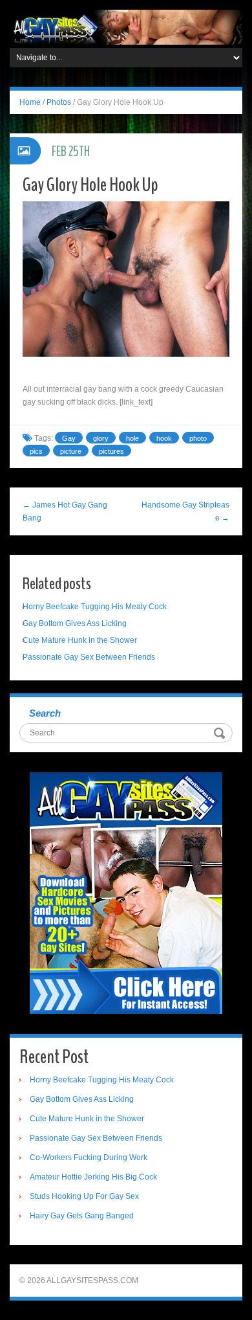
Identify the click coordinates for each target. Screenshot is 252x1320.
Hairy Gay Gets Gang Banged (82, 1215)
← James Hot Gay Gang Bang (65, 511)
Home (30, 102)
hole (132, 438)
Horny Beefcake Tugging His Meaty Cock (95, 606)
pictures (111, 451)
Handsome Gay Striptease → (185, 511)
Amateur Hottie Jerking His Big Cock (93, 1176)
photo (198, 438)
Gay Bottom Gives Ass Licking (75, 623)
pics (36, 451)
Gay (69, 438)
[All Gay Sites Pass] (126, 26)
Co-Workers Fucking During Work (88, 1157)
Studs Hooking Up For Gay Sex (84, 1196)
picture (70, 451)
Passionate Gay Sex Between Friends (89, 657)
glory (101, 438)
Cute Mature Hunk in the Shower (80, 640)
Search (45, 713)
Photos (59, 102)
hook (164, 438)
